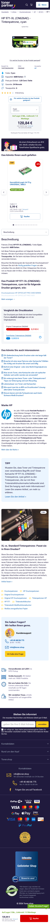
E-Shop (14, 12)
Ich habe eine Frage (15, 654)
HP (35, 12)
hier (5, 734)
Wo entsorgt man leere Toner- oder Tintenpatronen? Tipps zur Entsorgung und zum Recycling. (25, 379)
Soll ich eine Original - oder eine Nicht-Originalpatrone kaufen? (25, 368)
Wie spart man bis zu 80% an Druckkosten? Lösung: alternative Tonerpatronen (25, 388)
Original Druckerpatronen (14, 595)
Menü (44, 5)
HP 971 (41, 12)
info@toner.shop (17, 647)
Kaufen (36, 918)
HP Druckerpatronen (31, 591)
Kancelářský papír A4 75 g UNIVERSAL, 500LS (20, 183)
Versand (30, 126)
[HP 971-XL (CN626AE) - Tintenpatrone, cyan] (25, 56)
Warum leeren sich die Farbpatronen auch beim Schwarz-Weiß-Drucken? (23, 394)
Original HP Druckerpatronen (15, 598)
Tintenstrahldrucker (23, 602)
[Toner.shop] (8, 4)
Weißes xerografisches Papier (16, 609)
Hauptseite (5, 12)
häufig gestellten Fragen (27, 265)
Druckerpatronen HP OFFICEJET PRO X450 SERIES (21, 293)
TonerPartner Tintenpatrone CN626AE (18, 335)
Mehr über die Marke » (10, 450)
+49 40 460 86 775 (17, 640)
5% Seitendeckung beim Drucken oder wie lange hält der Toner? (25, 356)
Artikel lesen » (6, 582)
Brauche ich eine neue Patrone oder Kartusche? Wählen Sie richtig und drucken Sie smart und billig (26, 362)
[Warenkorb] (31, 5)
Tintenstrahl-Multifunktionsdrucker (17, 605)
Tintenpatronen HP (39, 598)
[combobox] (25, 110)
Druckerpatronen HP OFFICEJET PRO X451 (18, 296)
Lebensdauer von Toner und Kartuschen (20, 384)
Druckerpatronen (25, 12)
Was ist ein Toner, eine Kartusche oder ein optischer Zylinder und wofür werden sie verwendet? (25, 374)
